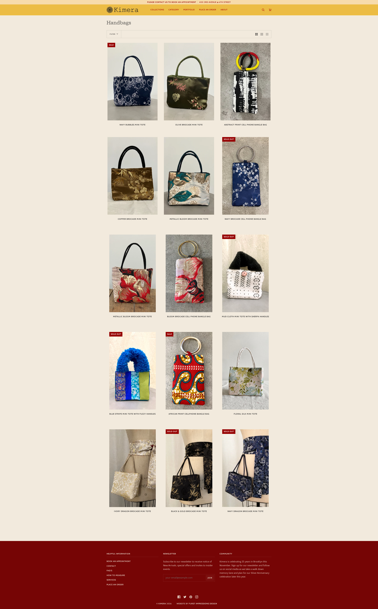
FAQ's (109, 570)
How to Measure (116, 575)
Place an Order (115, 584)
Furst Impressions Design (203, 604)
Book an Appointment (119, 561)
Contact (111, 566)
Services (111, 580)
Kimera (162, 604)
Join (210, 578)
